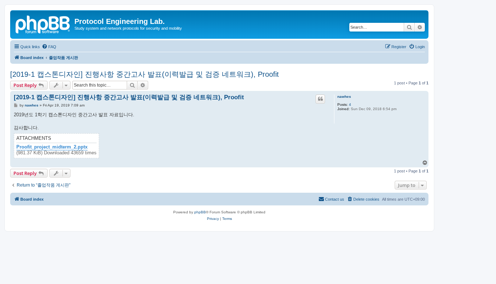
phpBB (200, 212)
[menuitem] (49, 46)
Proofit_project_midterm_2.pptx (52, 147)
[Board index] (43, 23)
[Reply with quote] (320, 99)
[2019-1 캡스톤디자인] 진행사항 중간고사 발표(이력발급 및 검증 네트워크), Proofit (144, 74)
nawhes (344, 97)
